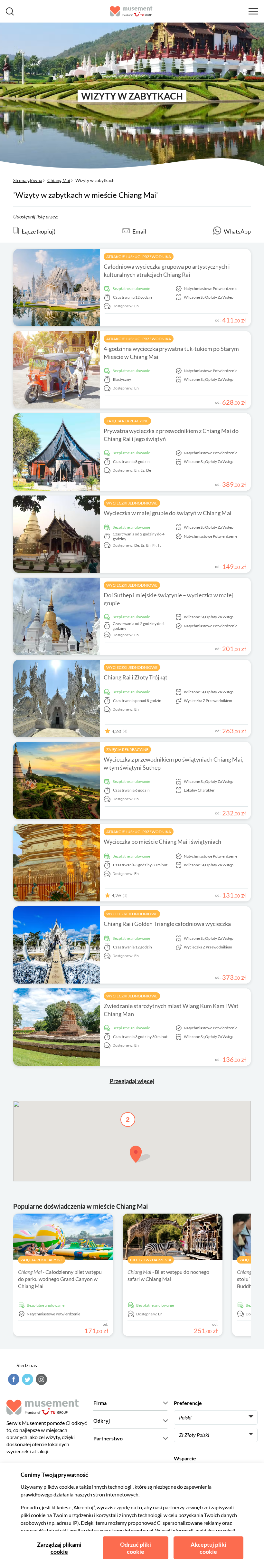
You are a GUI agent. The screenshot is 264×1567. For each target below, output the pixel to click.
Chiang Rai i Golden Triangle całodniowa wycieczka (167, 923)
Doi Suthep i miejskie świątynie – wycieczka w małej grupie (168, 599)
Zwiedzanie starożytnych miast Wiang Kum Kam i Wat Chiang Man (171, 1009)
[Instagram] (40, 1379)
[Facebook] (12, 1379)
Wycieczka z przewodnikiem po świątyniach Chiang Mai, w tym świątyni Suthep (173, 763)
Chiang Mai (58, 180)
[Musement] (131, 11)
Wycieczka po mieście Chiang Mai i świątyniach (162, 841)
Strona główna (27, 180)
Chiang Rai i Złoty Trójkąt (135, 677)
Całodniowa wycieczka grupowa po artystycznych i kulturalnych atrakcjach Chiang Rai (167, 270)
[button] (140, 1154)
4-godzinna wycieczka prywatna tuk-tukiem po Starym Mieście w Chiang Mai (171, 352)
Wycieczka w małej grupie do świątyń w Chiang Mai (167, 512)
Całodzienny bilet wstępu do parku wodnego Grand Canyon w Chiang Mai (60, 1279)
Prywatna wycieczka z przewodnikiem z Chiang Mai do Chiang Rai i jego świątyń (171, 434)
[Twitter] (26, 1379)
